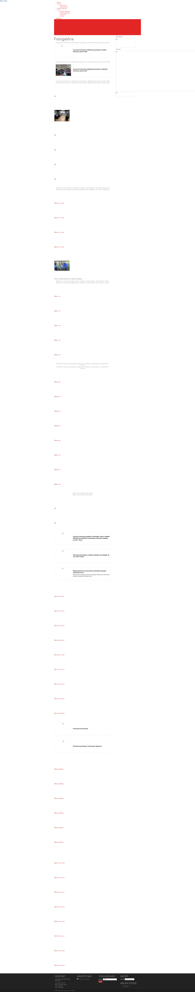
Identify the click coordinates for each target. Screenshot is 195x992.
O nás (58, 27)
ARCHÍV (122, 979)
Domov (59, 20)
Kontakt (62, 33)
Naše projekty (63, 23)
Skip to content (3, 1)
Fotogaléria (126, 986)
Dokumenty (63, 32)
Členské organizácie (62, 26)
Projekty (59, 21)
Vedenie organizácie (65, 29)
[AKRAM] (58, 18)
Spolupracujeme (64, 24)
